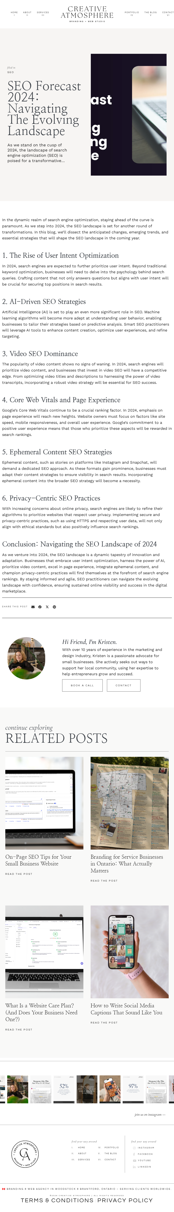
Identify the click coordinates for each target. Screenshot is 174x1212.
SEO (10, 72)
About (79, 1154)
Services (81, 1160)
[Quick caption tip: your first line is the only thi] (110, 1089)
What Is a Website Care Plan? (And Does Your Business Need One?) (41, 1012)
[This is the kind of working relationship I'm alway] (156, 1089)
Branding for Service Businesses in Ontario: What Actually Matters (127, 864)
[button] (32, 607)
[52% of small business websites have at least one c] (63, 1089)
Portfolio (108, 1148)
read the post (19, 874)
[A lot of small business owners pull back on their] (87, 1089)
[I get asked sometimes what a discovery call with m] (17, 1089)
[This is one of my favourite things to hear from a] (40, 1089)
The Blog (107, 1154)
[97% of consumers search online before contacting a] (133, 1089)
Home (78, 1148)
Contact (107, 1160)
